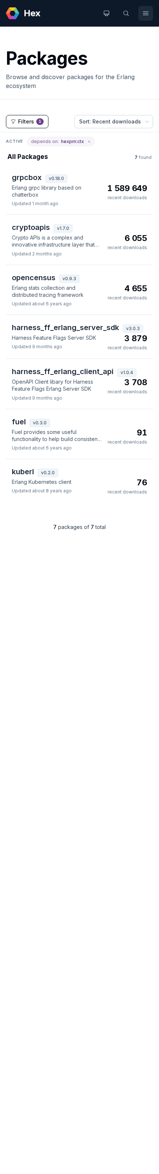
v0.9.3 (69, 278)
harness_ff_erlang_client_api (63, 371)
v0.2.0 (48, 472)
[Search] (126, 13)
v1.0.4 (127, 372)
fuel (19, 421)
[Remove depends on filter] (89, 142)
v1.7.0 (63, 228)
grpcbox (27, 177)
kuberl (23, 471)
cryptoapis (31, 227)
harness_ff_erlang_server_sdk (65, 327)
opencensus (33, 277)
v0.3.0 (40, 422)
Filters (29, 121)
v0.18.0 (56, 178)
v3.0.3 (133, 328)
